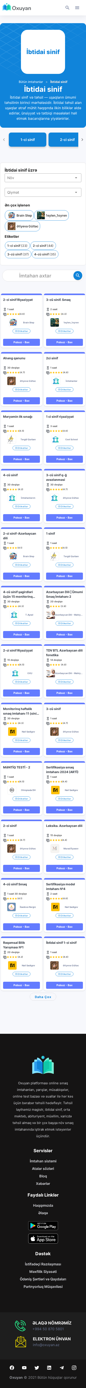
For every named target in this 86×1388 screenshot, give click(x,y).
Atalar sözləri (43, 1168)
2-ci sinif (43, 245)
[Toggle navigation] (77, 8)
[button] (43, 177)
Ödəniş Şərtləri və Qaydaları (43, 1279)
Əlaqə (43, 1213)
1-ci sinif (17, 245)
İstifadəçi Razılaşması (43, 1264)
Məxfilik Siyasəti (43, 1271)
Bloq (43, 1176)
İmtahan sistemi (43, 1161)
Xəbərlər (43, 1183)
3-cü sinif (18, 254)
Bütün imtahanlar (31, 82)
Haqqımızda (43, 1205)
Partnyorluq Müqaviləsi (43, 1286)
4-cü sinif (45, 254)
